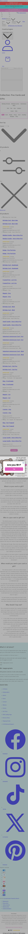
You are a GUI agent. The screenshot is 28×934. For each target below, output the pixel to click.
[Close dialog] (23, 463)
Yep (14, 469)
